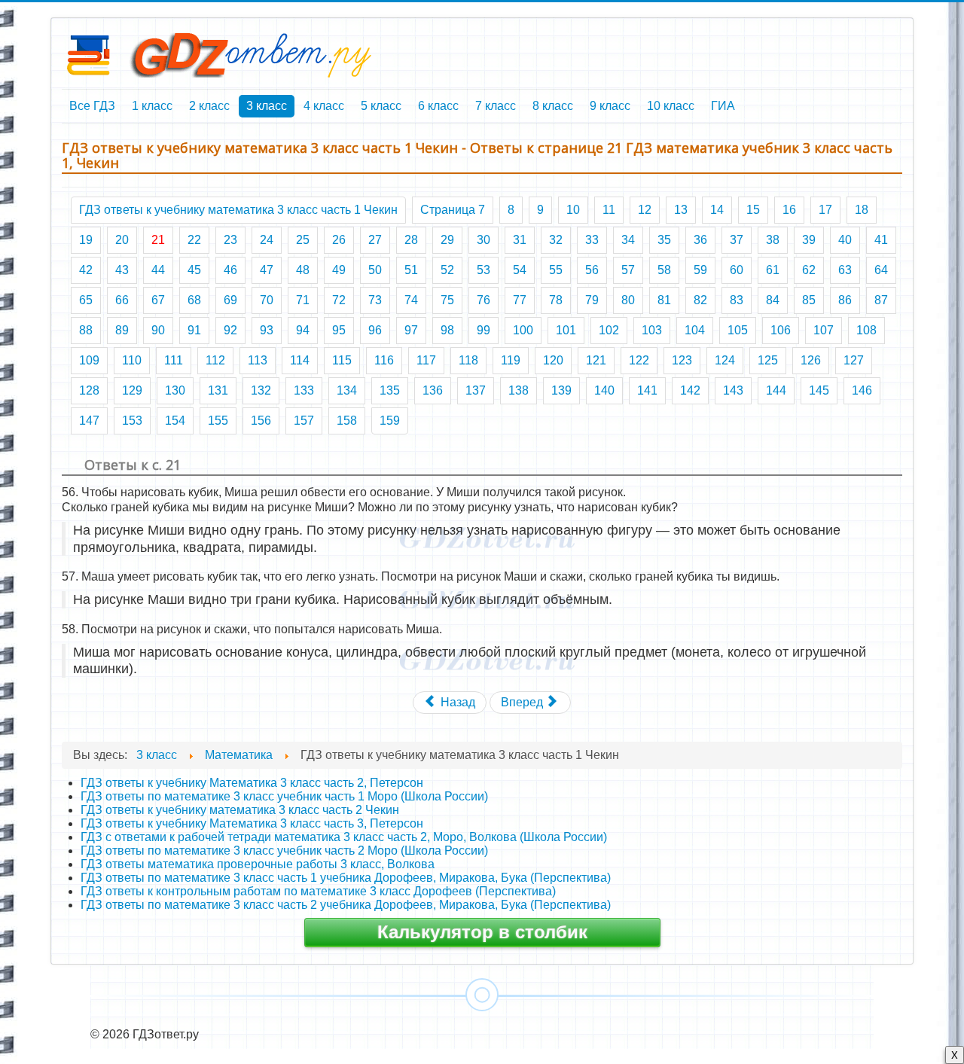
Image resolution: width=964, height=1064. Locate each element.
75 (447, 300)
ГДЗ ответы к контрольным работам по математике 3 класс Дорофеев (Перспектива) (318, 891)
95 (339, 330)
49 (339, 270)
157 (304, 420)
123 (682, 360)
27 (375, 239)
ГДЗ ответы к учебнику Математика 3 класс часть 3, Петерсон (252, 823)
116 (384, 360)
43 (122, 270)
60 (736, 270)
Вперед (523, 702)
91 (194, 330)
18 (861, 209)
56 (592, 270)
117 (426, 360)
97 (411, 330)
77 (519, 300)
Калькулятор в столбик (482, 932)
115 (342, 360)
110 (132, 360)
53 (483, 270)
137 (475, 390)
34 (628, 239)
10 (573, 209)
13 (681, 209)
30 (483, 239)
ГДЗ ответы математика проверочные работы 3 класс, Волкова (258, 864)
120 (553, 360)
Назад (456, 702)
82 (700, 300)
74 (411, 300)
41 (881, 239)
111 (173, 360)
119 (510, 360)
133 (304, 390)
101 (566, 330)
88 (86, 330)
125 (768, 360)
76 (483, 300)
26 (339, 239)
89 (122, 330)
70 (266, 300)
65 (86, 300)
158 (347, 420)
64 (881, 270)
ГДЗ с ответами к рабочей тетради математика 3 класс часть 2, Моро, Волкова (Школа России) (344, 837)
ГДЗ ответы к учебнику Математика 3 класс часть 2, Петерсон (252, 782)
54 (519, 270)
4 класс (324, 105)
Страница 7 (452, 209)
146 (862, 390)
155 (218, 420)
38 (772, 239)
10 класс (670, 105)
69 (230, 300)
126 (811, 360)
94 (303, 330)
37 (736, 239)
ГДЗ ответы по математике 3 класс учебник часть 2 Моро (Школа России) (284, 850)
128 (89, 390)
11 (608, 209)
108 (866, 330)
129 (132, 390)
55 (556, 270)
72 (339, 300)
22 (194, 239)
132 (261, 390)
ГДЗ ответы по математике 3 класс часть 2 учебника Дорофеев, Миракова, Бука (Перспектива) (346, 904)
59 (700, 270)
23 (230, 239)
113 (257, 360)
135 (390, 390)
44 (158, 270)
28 (411, 239)
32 (556, 239)
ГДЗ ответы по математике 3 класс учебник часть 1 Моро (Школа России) (284, 796)
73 (375, 300)
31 (519, 239)
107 (823, 330)
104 (695, 330)
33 (592, 239)
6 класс (438, 105)
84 (772, 300)
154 (175, 420)
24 (266, 239)
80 (628, 300)
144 (776, 390)
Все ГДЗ (92, 105)
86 (845, 300)
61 (772, 270)
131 (218, 390)
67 (158, 300)
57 (628, 270)
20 (122, 239)
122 (639, 360)
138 (518, 390)
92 (230, 330)
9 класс (610, 105)
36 (700, 239)
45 (194, 270)
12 (644, 209)
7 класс (495, 105)
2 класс (209, 105)
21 (158, 239)
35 (664, 239)
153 (132, 420)
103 (652, 330)
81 (664, 300)
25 (303, 239)
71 (303, 300)
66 (122, 300)
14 (717, 209)
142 (690, 390)
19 (86, 239)
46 (230, 270)
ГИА (723, 105)
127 (854, 360)
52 (447, 270)
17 (825, 209)
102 (609, 330)
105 (738, 330)
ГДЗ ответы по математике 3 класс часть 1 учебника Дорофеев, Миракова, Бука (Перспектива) (346, 877)
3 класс (266, 105)
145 (819, 390)
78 (556, 300)
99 (483, 330)
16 (789, 209)
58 (664, 270)
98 (447, 330)
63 (845, 270)
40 (845, 239)
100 (523, 330)
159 (390, 420)
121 (596, 360)
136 (433, 390)
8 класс (552, 105)
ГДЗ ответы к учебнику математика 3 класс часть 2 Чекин (240, 809)
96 (375, 330)
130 (175, 390)
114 (300, 360)
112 (215, 360)
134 (347, 390)
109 (89, 360)
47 (266, 270)
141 (647, 390)
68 (194, 300)
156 (261, 420)
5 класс (381, 105)
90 (158, 330)
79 (592, 300)
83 (736, 300)
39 (809, 239)
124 (725, 360)
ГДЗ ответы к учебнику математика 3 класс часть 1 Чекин (238, 209)
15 (753, 209)
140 (604, 390)
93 (266, 330)
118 (468, 360)
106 (780, 330)
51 (411, 270)
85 (809, 300)
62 (809, 270)
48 (303, 270)
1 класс (152, 105)
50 (375, 270)
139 (561, 390)
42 (86, 270)
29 (447, 239)
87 (881, 300)
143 (733, 390)
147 (89, 420)
